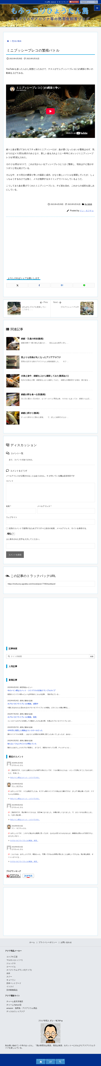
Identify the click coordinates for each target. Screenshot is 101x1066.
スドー (9, 977)
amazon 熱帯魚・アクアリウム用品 (21, 1008)
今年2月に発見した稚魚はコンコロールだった (25, 730)
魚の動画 (17, 41)
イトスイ (10, 986)
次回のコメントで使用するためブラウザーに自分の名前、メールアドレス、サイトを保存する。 (48, 528)
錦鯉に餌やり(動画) (30, 413)
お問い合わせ (51, 2)
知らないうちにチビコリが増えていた (22, 744)
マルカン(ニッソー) (14, 960)
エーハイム (11, 967)
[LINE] (84, 285)
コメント (9, 481)
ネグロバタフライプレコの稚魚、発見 (22, 717)
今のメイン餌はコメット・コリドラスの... (25, 777)
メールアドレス (44, 506)
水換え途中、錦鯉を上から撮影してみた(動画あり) (45, 376)
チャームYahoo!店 (13, 1005)
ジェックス (11, 963)
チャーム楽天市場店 (14, 1001)
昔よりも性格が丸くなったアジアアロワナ (41, 357)
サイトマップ (63, 2)
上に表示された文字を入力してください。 (23, 539)
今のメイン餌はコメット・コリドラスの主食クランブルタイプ (31, 690)
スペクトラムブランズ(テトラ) (19, 970)
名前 (8, 506)
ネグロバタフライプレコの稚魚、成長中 (22, 704)
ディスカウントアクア (15, 1011)
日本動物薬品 (11, 990)
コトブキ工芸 (11, 957)
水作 (8, 973)
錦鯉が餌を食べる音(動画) (33, 394)
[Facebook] (39, 285)
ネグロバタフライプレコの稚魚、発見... (24, 840)
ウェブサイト (11, 517)
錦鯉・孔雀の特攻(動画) (32, 339)
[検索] (96, 2)
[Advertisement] (50, 244)
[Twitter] (17, 285)
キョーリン (11, 980)
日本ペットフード (13, 983)
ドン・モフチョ (87, 211)
